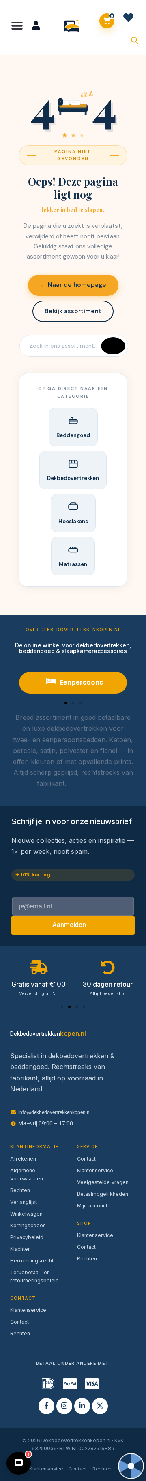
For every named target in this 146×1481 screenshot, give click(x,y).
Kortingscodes (28, 1225)
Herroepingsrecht (32, 1261)
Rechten (20, 1190)
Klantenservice (28, 1310)
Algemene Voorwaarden (26, 1174)
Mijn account (92, 1206)
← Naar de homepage (73, 285)
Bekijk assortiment (73, 311)
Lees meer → (88, 783)
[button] (17, 26)
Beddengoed (73, 435)
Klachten (20, 1249)
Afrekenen (23, 1159)
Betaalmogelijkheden (102, 1194)
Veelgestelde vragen (103, 1182)
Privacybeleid (26, 1237)
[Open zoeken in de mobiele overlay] (135, 40)
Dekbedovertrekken (73, 478)
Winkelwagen (26, 1214)
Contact (19, 1322)
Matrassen (73, 564)
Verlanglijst (23, 1202)
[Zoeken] (113, 345)
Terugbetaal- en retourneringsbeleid (34, 1276)
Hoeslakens (73, 521)
